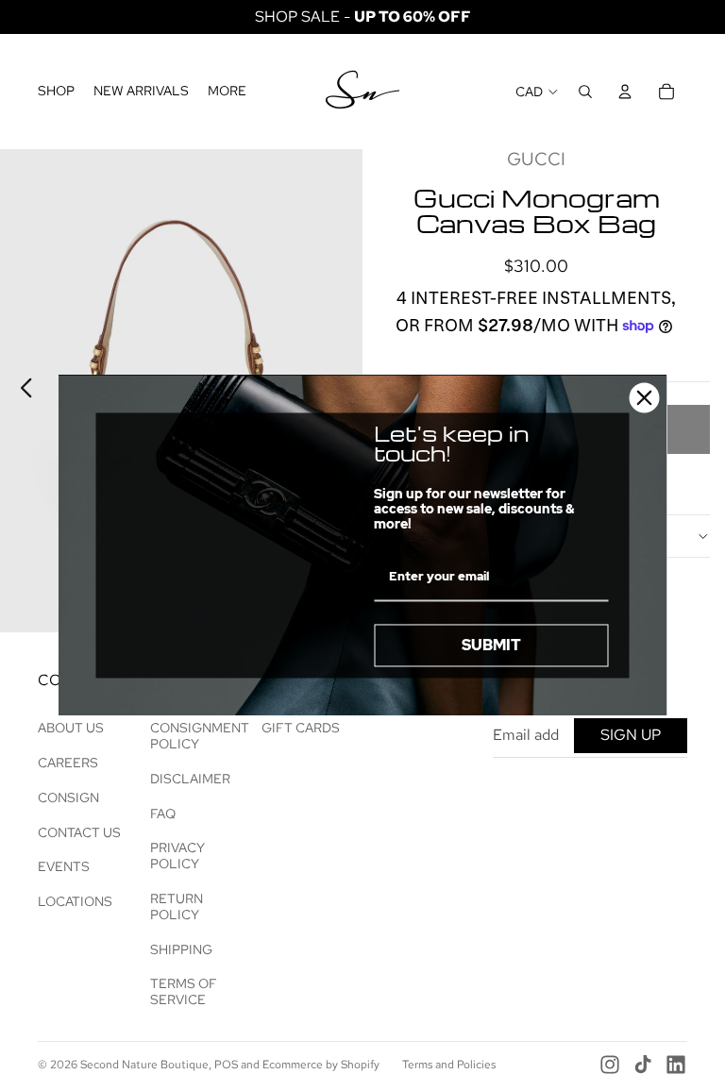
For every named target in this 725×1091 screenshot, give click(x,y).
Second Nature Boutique (144, 1064)
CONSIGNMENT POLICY (199, 735)
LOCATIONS (75, 901)
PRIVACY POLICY (177, 855)
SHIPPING (181, 949)
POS (226, 1064)
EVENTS (64, 866)
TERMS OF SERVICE (183, 991)
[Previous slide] (21, 390)
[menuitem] (227, 91)
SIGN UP (630, 735)
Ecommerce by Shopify (320, 1064)
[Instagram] (610, 1064)
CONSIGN (68, 797)
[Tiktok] (643, 1064)
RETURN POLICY (176, 906)
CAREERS (68, 762)
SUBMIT (491, 645)
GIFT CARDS (300, 727)
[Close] (644, 397)
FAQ (163, 813)
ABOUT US (71, 727)
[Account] (625, 91)
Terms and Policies (449, 1064)
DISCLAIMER (190, 778)
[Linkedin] (676, 1064)
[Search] (585, 91)
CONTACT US (79, 832)
